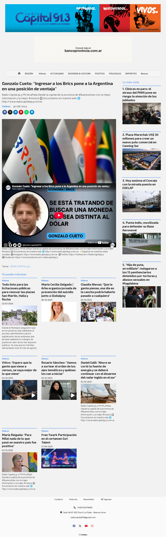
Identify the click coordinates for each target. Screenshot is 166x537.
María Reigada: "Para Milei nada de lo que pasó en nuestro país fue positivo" (19, 440)
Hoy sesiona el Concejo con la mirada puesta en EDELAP (139, 184)
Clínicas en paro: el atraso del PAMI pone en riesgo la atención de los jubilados (139, 94)
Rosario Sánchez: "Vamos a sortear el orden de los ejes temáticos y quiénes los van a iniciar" (58, 368)
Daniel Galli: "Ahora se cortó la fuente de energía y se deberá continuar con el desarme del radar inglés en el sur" (98, 370)
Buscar (144, 73)
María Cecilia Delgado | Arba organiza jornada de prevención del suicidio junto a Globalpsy (58, 290)
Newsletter (88, 499)
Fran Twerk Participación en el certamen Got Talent (59, 438)
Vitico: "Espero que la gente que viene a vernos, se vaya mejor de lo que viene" (19, 368)
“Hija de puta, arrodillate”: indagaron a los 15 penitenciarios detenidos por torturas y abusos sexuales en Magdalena (139, 274)
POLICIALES (115, 73)
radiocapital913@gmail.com (83, 517)
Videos (42, 73)
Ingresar (107, 499)
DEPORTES (131, 73)
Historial (73, 499)
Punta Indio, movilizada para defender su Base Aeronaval (140, 226)
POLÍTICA (100, 73)
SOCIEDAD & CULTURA (79, 73)
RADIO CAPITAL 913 (20, 266)
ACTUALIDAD (57, 73)
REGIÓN (29, 73)
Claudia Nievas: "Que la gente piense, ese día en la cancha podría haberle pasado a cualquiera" (98, 290)
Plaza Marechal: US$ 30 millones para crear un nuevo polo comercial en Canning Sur (140, 140)
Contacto (58, 499)
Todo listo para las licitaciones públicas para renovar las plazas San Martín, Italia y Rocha (18, 292)
